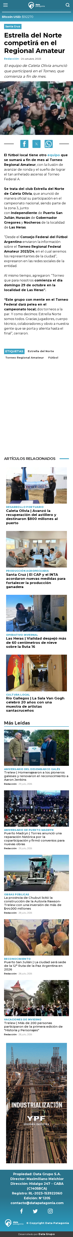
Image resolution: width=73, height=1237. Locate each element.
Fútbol (53, 357)
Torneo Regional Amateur (24, 357)
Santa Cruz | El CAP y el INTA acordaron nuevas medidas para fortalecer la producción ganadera (35, 581)
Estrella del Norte (41, 351)
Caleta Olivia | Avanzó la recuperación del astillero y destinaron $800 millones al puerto (32, 517)
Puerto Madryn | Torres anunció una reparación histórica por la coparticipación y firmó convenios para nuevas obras (34, 838)
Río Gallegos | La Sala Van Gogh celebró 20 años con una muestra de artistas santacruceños (35, 704)
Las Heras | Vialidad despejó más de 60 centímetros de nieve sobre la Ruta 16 (36, 642)
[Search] (67, 5)
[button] (24, 144)
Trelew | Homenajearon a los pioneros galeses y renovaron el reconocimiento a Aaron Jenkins (36, 776)
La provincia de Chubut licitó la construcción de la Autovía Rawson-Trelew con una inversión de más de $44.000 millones (32, 903)
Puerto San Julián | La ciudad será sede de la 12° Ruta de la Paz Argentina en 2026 (35, 965)
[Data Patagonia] (36, 5)
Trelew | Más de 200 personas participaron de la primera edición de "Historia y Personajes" (33, 1026)
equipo (54, 155)
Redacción (11, 58)
